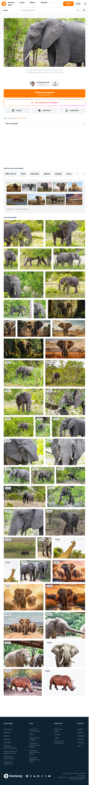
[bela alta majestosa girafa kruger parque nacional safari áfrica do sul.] (69, 546)
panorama (35, 173)
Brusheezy (8, 728)
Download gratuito (44, 93)
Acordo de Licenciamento (34, 729)
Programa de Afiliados (34, 738)
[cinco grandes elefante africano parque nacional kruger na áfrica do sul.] (65, 521)
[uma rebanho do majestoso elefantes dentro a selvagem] (68, 570)
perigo (69, 173)
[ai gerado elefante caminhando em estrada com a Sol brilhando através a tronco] (10, 327)
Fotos (22, 2)
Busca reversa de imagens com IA (10, 751)
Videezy (7, 735)
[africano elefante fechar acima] (65, 653)
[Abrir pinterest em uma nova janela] (38, 775)
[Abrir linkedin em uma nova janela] (34, 775)
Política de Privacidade (76, 776)
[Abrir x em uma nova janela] (46, 775)
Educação (7, 741)
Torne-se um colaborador (58, 741)
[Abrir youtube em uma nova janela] (49, 775)
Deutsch (79, 738)
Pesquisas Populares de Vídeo (34, 759)
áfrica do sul (11, 173)
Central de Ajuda (57, 729)
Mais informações (12, 123)
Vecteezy (7, 731)
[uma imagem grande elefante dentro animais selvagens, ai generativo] (66, 308)
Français (79, 741)
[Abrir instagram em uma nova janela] (31, 775)
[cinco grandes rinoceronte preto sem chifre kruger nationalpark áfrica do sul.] (20, 546)
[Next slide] (80, 173)
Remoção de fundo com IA (9, 756)
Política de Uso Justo (74, 778)
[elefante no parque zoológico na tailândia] (65, 624)
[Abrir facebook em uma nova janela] (27, 775)
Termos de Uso (61, 776)
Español (79, 731)
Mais (10, 5)
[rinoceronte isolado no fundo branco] (64, 681)
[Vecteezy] (3, 3)
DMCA (31, 733)
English (78, 728)
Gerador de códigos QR (8, 762)
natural (47, 173)
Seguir (55, 85)
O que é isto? (22, 118)
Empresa (7, 738)
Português (80, 735)
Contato (56, 733)
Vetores (11, 2)
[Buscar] (77, 10)
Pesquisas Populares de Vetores (34, 744)
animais (58, 173)
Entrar (78, 4)
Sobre (55, 737)
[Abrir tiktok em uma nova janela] (42, 775)
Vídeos (32, 2)
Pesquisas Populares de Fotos (34, 751)
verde (23, 173)
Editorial (44, 2)
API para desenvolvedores (10, 746)
